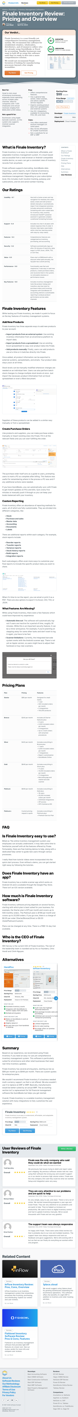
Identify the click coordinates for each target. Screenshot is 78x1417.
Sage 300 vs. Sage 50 (61, 1409)
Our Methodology (10, 1383)
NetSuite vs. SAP (59, 1400)
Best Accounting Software (37, 1374)
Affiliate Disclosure (11, 1386)
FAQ (62, 166)
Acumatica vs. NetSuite (61, 1395)
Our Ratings (65, 156)
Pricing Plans (66, 163)
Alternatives (65, 169)
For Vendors (8, 1395)
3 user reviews (65, 50)
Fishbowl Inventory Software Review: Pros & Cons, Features (17, 1336)
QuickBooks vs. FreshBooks (63, 1406)
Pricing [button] (22, 1036)
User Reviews (66, 175)
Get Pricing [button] (29, 73)
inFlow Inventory (41, 968)
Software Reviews (11, 1381)
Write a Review (66, 1149)
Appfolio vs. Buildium (60, 1398)
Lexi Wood (10, 25)
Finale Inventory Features (67, 159)
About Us (6, 1378)
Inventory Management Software (30, 9)
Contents (64, 147)
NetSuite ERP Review (60, 1380)
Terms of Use (8, 1389)
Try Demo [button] (12, 73)
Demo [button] (10, 1036)
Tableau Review (58, 1388)
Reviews (24, 3)
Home (4, 9)
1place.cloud (50, 1284)
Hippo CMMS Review (60, 1377)
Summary (64, 172)
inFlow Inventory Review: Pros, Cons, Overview (19, 1286)
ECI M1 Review (58, 1374)
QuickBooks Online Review (62, 1385)
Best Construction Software (38, 1380)
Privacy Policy (9, 1392)
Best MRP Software (35, 1385)
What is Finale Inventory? (66, 152)
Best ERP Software (34, 1382)
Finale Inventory (70, 113)
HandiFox (9, 967)
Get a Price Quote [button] (62, 107)
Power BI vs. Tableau (60, 1403)
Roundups (12, 9)
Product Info (13, 3)
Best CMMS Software (35, 1377)
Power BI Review (59, 1382)
